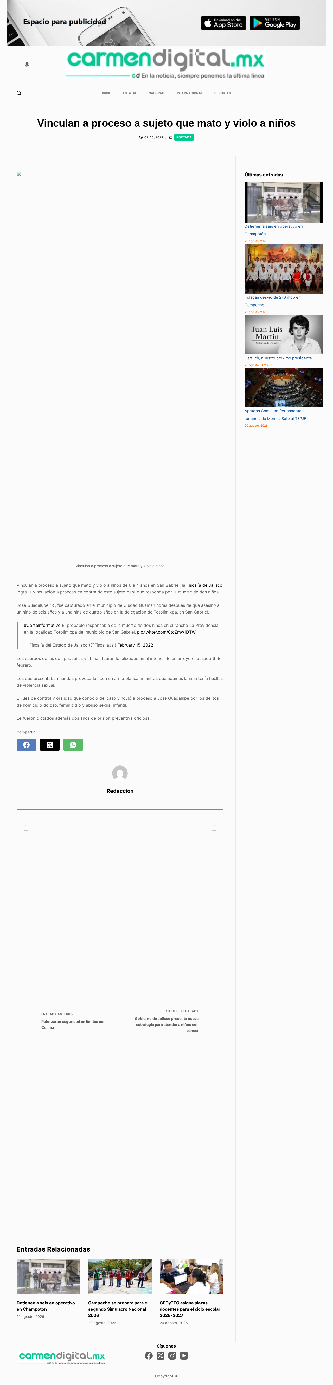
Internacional (190, 93)
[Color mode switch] (27, 64)
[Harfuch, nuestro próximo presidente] (284, 334)
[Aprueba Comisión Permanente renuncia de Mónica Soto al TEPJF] (284, 387)
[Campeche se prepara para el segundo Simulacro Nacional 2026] (120, 1277)
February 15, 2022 (135, 645)
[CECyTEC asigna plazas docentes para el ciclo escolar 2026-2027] (191, 1277)
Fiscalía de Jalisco (203, 585)
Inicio (106, 93)
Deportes (222, 93)
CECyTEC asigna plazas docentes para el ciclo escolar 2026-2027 (190, 1309)
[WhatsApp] (73, 745)
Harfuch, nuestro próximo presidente (279, 358)
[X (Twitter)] (50, 745)
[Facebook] (26, 745)
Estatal (130, 93)
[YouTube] (184, 1356)
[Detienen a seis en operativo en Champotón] (48, 1277)
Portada (184, 137)
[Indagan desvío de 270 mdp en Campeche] (284, 269)
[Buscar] (19, 93)
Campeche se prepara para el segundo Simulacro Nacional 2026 (118, 1309)
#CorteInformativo (42, 625)
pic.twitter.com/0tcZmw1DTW (166, 632)
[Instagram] (172, 1356)
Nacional (157, 93)
